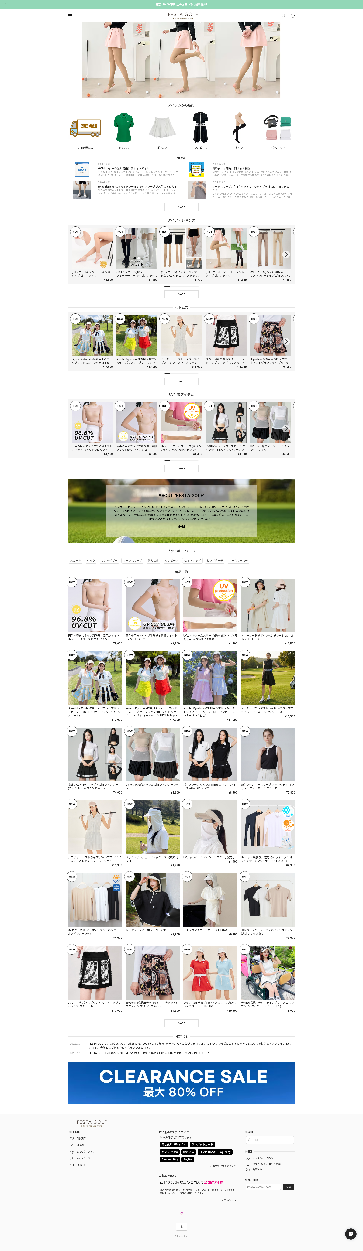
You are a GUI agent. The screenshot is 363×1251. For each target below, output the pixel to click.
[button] (179, 92)
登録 (288, 1186)
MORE (181, 207)
